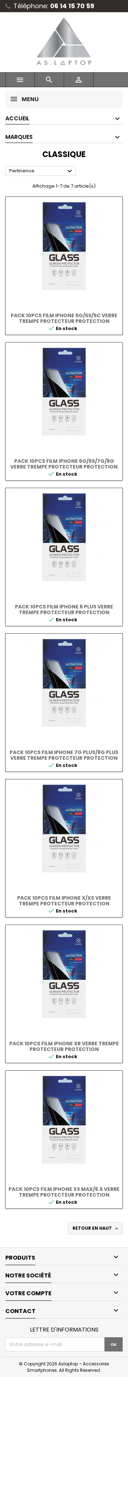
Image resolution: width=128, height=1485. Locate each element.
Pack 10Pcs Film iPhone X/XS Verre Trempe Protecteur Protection (64, 900)
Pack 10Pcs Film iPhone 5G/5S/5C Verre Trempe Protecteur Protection (64, 318)
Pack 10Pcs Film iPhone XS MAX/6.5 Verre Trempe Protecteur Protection (64, 1192)
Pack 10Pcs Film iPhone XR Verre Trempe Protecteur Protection (64, 1046)
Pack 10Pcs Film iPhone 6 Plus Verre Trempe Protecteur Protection (64, 609)
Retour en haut (96, 1228)
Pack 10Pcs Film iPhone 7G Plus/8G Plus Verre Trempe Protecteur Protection (64, 755)
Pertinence (41, 171)
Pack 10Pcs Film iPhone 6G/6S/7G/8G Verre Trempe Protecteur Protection (64, 463)
